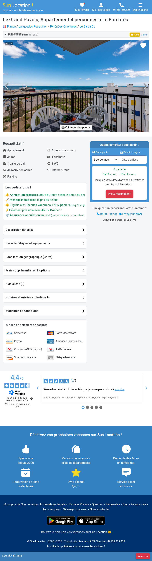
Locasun (81, 509)
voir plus (119, 389)
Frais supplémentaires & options (28, 270)
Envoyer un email (132, 213)
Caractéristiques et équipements (28, 243)
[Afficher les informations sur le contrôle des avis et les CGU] (31, 398)
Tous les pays (52, 509)
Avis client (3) (15, 284)
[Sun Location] (18, 5)
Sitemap (68, 509)
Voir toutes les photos (77, 127)
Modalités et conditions (22, 311)
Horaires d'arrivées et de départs (28, 297)
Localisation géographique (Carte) (29, 257)
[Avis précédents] (37, 388)
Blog (125, 504)
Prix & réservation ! (119, 194)
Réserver (143, 556)
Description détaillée (19, 230)
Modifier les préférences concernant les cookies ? (76, 546)
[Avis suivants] (146, 388)
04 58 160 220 (108, 213)
